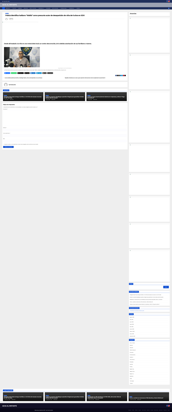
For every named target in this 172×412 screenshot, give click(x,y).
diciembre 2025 (132, 336)
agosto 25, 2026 (7, 399)
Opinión (78, 8)
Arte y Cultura (33, 8)
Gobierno (20, 8)
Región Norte (132, 371)
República (8, 8)
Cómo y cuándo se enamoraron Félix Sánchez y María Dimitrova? (141, 301)
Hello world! (142, 310)
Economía (48, 8)
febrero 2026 (132, 331)
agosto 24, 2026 (91, 399)
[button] (167, 8)
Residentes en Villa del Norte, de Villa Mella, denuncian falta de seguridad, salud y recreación (146, 299)
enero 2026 (132, 333)
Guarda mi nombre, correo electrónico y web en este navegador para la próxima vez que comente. (21, 144)
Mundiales (131, 361)
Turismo (131, 383)
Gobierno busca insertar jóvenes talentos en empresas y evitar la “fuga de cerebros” (106, 97)
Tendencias (71, 8)
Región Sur (132, 373)
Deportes (26, 8)
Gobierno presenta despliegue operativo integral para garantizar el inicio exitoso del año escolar (65, 97)
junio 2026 (131, 321)
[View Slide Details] (149, 34)
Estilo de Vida (55, 8)
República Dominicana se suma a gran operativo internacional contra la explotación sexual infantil (85, 77)
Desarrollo (41, 8)
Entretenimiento (132, 354)
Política (14, 8)
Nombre (5, 127)
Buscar (131, 283)
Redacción (11, 18)
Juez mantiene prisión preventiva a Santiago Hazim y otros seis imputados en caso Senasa (23, 77)
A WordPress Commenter (134, 310)
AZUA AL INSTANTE (9, 5)
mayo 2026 (132, 324)
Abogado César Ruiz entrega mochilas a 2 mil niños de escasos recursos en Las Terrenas (22, 97)
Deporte (131, 345)
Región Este (132, 369)
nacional (131, 364)
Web (4, 138)
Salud (131, 378)
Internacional (64, 8)
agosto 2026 (132, 317)
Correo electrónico (6, 133)
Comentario (5, 109)
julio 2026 (131, 319)
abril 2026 (131, 326)
